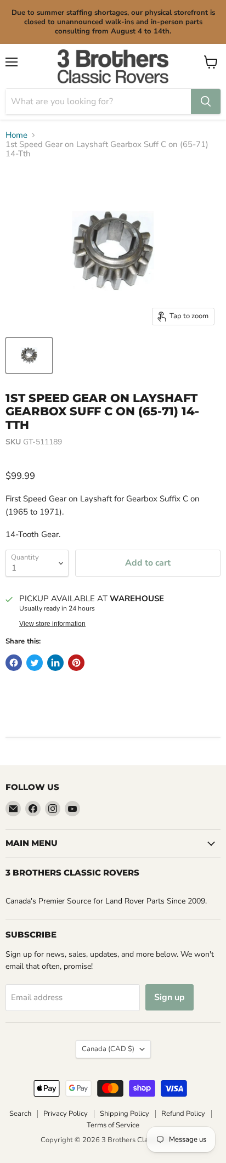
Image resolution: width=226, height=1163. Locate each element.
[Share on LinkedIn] (55, 662)
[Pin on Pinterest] (76, 662)
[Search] (206, 101)
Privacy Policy (65, 1114)
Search (20, 1114)
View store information (52, 624)
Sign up (169, 997)
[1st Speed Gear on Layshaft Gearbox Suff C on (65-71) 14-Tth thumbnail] (29, 355)
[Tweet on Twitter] (34, 662)
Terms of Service (113, 1125)
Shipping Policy (124, 1114)
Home (16, 135)
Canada (108, 1049)
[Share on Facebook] (13, 662)
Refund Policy (183, 1114)
